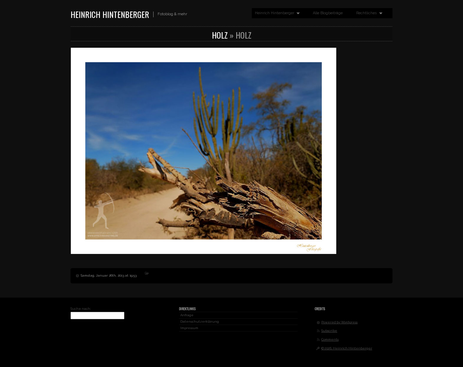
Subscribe (329, 330)
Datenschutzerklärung (199, 321)
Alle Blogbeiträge (328, 13)
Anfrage (187, 315)
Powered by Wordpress (339, 322)
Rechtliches (365, 13)
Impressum (189, 328)
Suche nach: (81, 308)
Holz (220, 35)
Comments (330, 339)
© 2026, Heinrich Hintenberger (346, 348)
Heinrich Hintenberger (110, 14)
